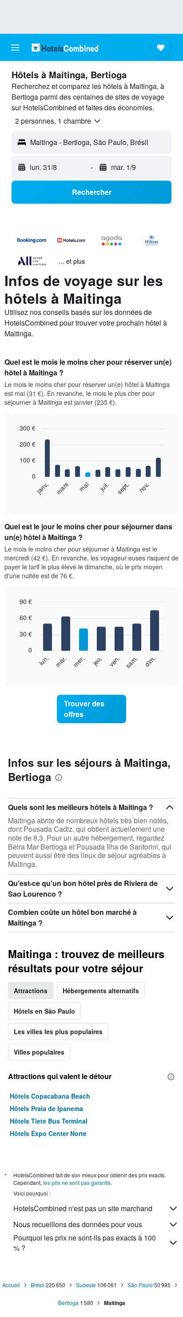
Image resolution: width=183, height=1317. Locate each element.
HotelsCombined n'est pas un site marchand (82, 1208)
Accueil (11, 1285)
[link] (92, 709)
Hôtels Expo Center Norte (48, 1133)
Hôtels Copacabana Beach (50, 1095)
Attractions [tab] (31, 990)
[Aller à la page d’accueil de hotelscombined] (64, 47)
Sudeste (86, 1285)
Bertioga (68, 1302)
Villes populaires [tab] (39, 1051)
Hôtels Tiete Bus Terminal (49, 1120)
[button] (15, 47)
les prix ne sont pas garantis (77, 1182)
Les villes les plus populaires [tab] (58, 1031)
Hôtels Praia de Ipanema (46, 1108)
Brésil (37, 1285)
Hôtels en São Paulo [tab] (44, 1011)
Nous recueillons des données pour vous (77, 1224)
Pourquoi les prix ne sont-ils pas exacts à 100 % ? (84, 1242)
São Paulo (140, 1285)
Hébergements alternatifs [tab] (101, 990)
